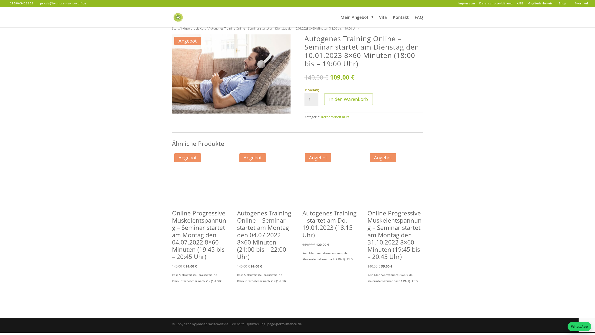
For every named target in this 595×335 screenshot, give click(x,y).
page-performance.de (284, 324)
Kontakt (401, 18)
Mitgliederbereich (541, 3)
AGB (520, 3)
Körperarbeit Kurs (193, 28)
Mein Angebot (354, 18)
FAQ (419, 18)
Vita (383, 18)
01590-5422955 (21, 3)
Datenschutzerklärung (496, 3)
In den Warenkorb (348, 99)
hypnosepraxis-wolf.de (210, 324)
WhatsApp (579, 326)
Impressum (466, 3)
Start (175, 28)
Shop (562, 3)
